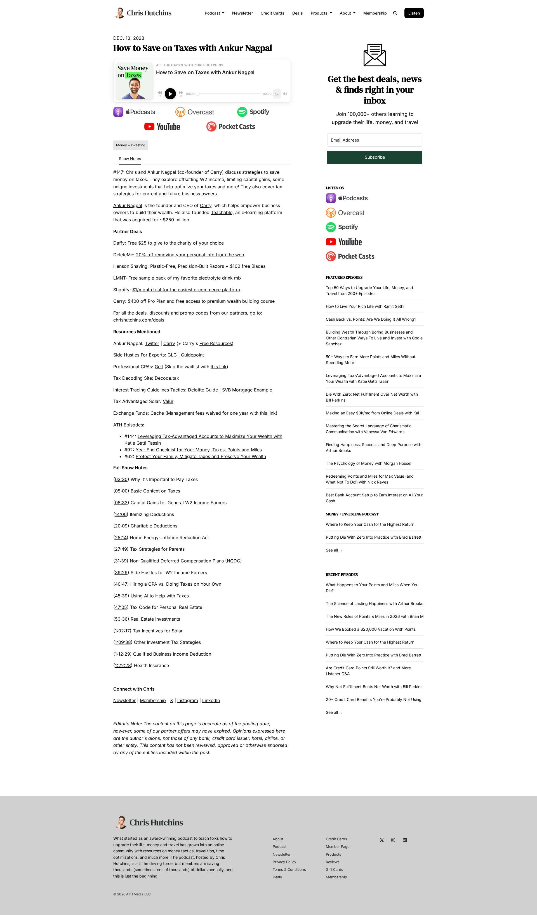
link (272, 413)
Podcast (213, 13)
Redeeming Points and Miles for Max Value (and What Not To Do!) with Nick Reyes (370, 479)
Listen (414, 13)
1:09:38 (123, 642)
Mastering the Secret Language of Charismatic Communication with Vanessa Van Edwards (368, 428)
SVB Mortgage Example (247, 390)
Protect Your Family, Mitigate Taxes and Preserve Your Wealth (201, 456)
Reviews (333, 862)
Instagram (187, 700)
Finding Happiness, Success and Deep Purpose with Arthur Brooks (373, 447)
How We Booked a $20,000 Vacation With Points (371, 629)
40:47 (121, 584)
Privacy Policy (284, 862)
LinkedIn (211, 700)
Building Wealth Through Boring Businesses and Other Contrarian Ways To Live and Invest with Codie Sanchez (374, 338)
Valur (168, 401)
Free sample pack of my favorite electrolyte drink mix (185, 278)
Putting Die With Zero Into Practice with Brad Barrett (373, 537)
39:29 (121, 572)
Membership (375, 13)
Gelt (159, 366)
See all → (334, 550)
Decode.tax (167, 378)
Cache (157, 413)
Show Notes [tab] (130, 158)
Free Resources (215, 343)
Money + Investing (343, 514)
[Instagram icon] (393, 840)
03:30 (121, 479)
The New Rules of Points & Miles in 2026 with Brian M (375, 616)
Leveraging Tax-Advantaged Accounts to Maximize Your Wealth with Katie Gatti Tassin (373, 378)
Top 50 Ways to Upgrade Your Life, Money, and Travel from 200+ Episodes (369, 290)
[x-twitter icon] (382, 840)
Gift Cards (334, 869)
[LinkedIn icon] (405, 840)
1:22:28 (123, 665)
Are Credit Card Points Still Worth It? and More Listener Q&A (368, 670)
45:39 (121, 596)
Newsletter (242, 13)
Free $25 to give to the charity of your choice (176, 243)
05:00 (121, 491)
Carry (205, 205)
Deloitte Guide (203, 390)
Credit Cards (272, 13)
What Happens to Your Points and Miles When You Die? (372, 587)
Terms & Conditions (289, 869)
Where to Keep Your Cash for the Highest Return (370, 524)
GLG (172, 355)
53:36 (121, 619)
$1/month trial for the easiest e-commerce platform (186, 289)
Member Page (337, 846)
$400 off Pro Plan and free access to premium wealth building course (201, 301)
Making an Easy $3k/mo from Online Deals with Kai (372, 412)
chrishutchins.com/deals (138, 320)
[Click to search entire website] (395, 13)
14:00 (121, 514)
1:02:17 (122, 631)
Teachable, (222, 212)
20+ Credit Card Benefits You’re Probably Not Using (373, 699)
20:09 (121, 526)
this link (219, 366)
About (346, 13)
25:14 (121, 537)
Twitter (152, 343)
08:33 (121, 502)
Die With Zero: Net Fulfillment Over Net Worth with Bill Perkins (372, 397)
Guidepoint (192, 355)
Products (320, 13)
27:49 (121, 549)
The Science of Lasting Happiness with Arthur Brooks (374, 603)
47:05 (121, 607)
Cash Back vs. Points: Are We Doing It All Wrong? (371, 319)
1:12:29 (122, 654)
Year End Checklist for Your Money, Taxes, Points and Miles (199, 449)
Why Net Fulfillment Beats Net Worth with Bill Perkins (374, 686)
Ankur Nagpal (127, 205)
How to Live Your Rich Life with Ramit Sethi (365, 306)
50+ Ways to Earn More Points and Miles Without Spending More (370, 359)
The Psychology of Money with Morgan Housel (368, 463)
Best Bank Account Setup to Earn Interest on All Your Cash (374, 497)
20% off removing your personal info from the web (190, 254)
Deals (297, 13)
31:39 (121, 561)
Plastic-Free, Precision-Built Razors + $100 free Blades (207, 266)
